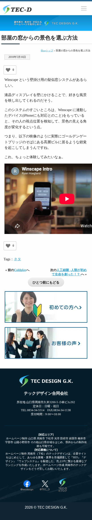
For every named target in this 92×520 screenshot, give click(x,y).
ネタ (17, 259)
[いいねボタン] (8, 70)
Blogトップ (47, 50)
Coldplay (20, 270)
